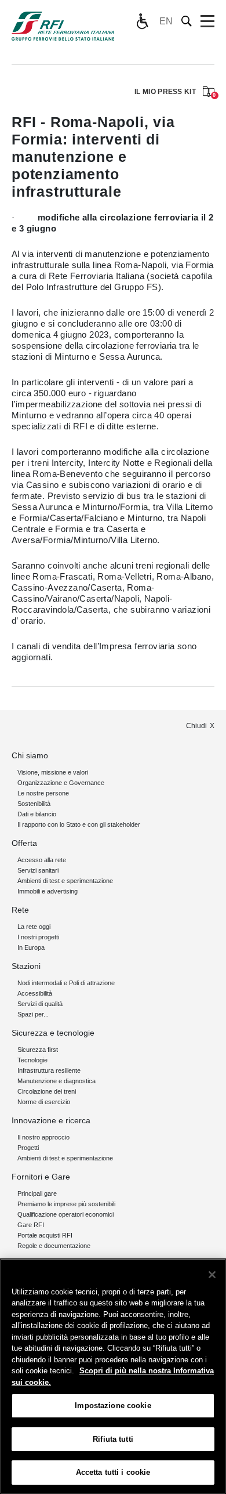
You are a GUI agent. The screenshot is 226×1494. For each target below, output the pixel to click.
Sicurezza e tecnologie (53, 1032)
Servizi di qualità (40, 1003)
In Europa (31, 947)
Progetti (28, 1147)
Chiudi (196, 726)
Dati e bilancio (36, 814)
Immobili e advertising (47, 891)
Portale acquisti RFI (44, 1235)
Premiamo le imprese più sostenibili (66, 1203)
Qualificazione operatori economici (65, 1214)
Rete (20, 909)
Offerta (24, 843)
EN (166, 21)
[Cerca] (186, 21)
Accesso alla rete (41, 859)
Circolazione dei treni (46, 1091)
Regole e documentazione (53, 1245)
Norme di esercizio (43, 1101)
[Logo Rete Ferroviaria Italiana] (63, 26)
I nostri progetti (38, 937)
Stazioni (26, 966)
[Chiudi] (212, 1274)
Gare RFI (30, 1224)
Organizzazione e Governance (60, 782)
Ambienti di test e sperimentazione (65, 880)
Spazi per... (33, 1014)
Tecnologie (32, 1060)
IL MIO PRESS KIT (174, 92)
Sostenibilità (33, 803)
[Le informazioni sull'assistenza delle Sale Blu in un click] (142, 21)
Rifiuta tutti (113, 1439)
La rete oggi (33, 926)
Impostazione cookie (113, 1405)
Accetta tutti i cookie (113, 1472)
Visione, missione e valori (52, 772)
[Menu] (207, 21)
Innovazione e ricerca (51, 1120)
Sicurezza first (37, 1049)
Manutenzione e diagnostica (56, 1080)
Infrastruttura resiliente (49, 1070)
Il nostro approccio (43, 1137)
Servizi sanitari (38, 870)
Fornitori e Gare (41, 1176)
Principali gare (37, 1193)
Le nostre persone (43, 793)
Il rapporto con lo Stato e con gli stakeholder (78, 824)
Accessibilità (34, 993)
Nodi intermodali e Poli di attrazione (66, 982)
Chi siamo (30, 755)
